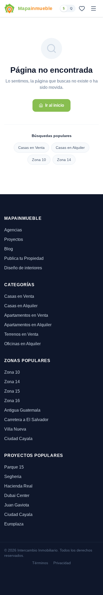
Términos (40, 563)
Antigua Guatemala (22, 410)
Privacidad (62, 563)
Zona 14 (64, 160)
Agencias (13, 230)
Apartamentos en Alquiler (28, 325)
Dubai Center (16, 495)
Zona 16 (12, 400)
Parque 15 (14, 467)
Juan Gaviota (16, 505)
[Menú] (93, 8)
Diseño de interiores (23, 268)
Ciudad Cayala (18, 438)
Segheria (12, 476)
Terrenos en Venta (21, 334)
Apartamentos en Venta (26, 315)
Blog (8, 249)
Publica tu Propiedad (24, 258)
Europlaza (14, 524)
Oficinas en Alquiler (22, 344)
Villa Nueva (15, 429)
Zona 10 (39, 160)
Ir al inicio (54, 105)
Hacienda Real (18, 486)
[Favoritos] (82, 8)
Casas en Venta (31, 147)
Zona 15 (12, 391)
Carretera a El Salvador (26, 419)
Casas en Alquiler (70, 147)
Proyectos (13, 239)
